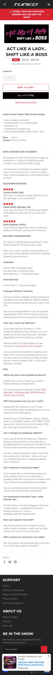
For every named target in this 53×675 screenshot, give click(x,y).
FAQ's (6, 586)
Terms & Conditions (13, 603)
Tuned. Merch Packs (14, 395)
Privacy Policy (10, 598)
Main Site (8, 625)
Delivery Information (13, 590)
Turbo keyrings (21, 392)
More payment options (25, 102)
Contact (7, 621)
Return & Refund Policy (15, 594)
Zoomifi (46, 672)
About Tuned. (10, 617)
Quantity (7, 71)
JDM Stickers (36, 392)
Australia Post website (30, 346)
